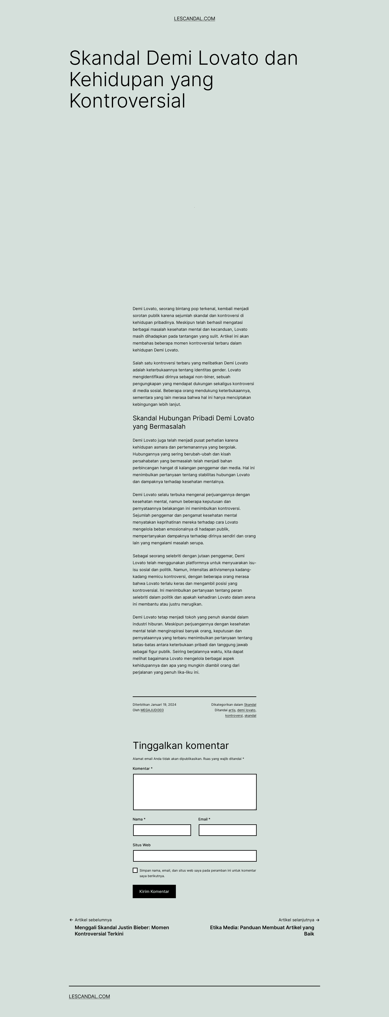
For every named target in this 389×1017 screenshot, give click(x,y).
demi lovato (246, 710)
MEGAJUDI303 (152, 710)
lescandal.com (194, 18)
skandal (250, 715)
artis (232, 710)
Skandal (250, 704)
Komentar (143, 768)
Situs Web (142, 845)
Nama (139, 819)
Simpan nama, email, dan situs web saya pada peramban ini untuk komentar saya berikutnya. (198, 873)
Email (204, 819)
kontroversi (234, 715)
